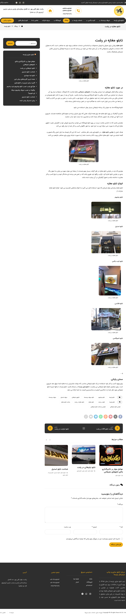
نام (121, 527)
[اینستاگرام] (23, 2)
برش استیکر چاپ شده (27, 101)
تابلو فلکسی (119, 303)
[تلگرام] (16, 2)
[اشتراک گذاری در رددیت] (106, 417)
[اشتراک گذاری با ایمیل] (91, 417)
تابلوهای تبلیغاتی (84, 92)
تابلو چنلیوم (119, 197)
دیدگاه (120, 504)
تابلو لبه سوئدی (29, 75)
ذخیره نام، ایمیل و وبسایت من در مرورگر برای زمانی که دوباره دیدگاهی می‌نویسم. (93, 539)
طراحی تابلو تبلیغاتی (115, 407)
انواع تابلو (118, 475)
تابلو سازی (84, 471)
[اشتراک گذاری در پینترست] (111, 417)
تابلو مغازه (119, 45)
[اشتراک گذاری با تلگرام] (96, 417)
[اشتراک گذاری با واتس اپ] (101, 417)
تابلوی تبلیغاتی (75, 397)
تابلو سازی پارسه (28, 55)
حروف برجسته (52, 397)
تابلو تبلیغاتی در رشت (27, 68)
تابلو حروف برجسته (89, 397)
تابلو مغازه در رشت (79, 402)
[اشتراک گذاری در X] (115, 417)
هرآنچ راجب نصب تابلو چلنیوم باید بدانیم (21, 86)
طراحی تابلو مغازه (107, 132)
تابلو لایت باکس (117, 261)
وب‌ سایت (67, 527)
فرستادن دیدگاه (116, 545)
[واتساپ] (20, 2)
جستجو (10, 43)
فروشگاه (89, 582)
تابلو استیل (119, 226)
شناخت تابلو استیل (28, 72)
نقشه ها (76, 579)
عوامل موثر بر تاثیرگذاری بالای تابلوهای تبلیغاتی (25, 63)
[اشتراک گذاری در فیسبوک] (120, 417)
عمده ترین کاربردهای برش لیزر (24, 79)
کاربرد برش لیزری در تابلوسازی (24, 83)
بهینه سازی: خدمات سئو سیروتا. (93, 613)
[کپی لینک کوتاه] (86, 417)
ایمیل (94, 527)
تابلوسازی (79, 471)
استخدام (89, 585)
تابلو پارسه (111, 397)
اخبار (77, 582)
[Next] (46, 440)
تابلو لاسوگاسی (118, 338)
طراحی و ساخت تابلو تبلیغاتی (98, 407)
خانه (90, 579)
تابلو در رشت (101, 402)
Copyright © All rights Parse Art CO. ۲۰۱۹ (114, 613)
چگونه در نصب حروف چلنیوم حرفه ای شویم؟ (23, 91)
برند (70, 45)
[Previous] (49, 440)
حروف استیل (64, 397)
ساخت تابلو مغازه (65, 402)
